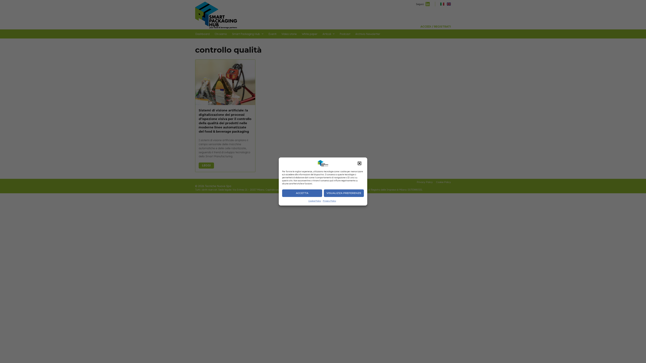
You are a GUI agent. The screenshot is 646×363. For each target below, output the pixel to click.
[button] (359, 163)
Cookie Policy (314, 201)
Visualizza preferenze (344, 193)
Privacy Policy (329, 201)
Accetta (302, 193)
